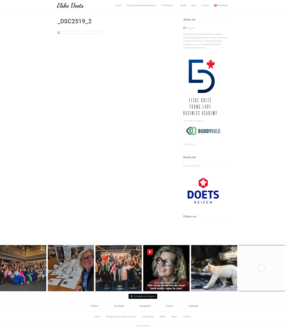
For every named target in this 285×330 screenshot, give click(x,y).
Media (183, 5)
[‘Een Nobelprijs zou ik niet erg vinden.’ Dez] (118, 268)
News (194, 5)
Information (188, 144)
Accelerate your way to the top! (120, 316)
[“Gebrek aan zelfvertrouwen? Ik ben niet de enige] (23, 268)
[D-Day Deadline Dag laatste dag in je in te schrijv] (262, 268)
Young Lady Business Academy (141, 5)
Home (118, 5)
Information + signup (193, 121)
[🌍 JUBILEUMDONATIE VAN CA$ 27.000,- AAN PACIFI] (214, 268)
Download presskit (192, 166)
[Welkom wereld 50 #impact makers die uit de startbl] (71, 268)
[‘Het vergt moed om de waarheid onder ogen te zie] (166, 268)
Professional (167, 5)
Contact (205, 5)
